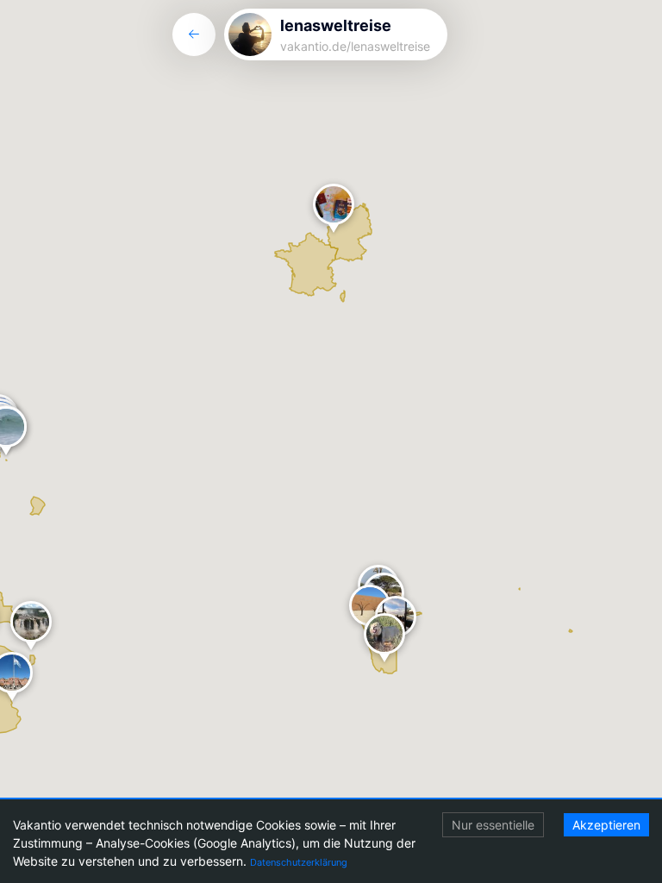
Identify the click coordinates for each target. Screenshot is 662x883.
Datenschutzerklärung (298, 862)
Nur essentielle (493, 824)
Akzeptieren (606, 824)
